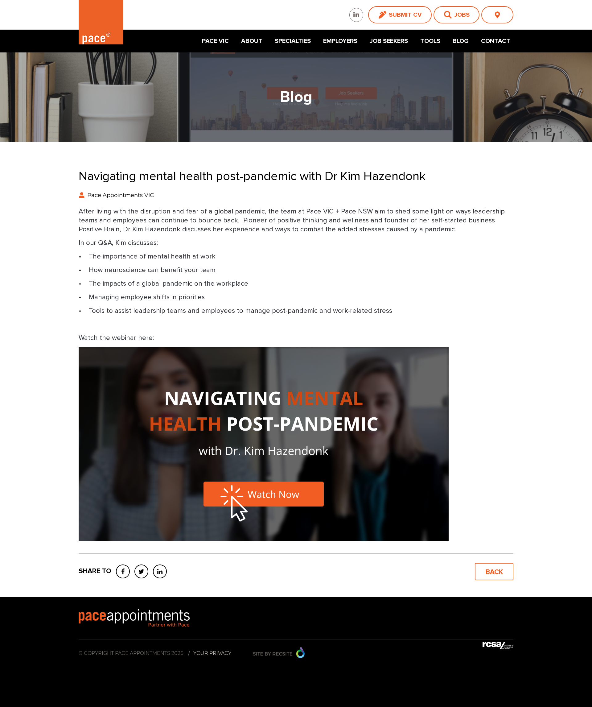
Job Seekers (389, 41)
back (494, 572)
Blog (461, 41)
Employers (340, 41)
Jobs (462, 15)
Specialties (293, 41)
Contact (495, 41)
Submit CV (405, 15)
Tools (430, 41)
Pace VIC (215, 41)
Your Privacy (212, 653)
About (251, 41)
